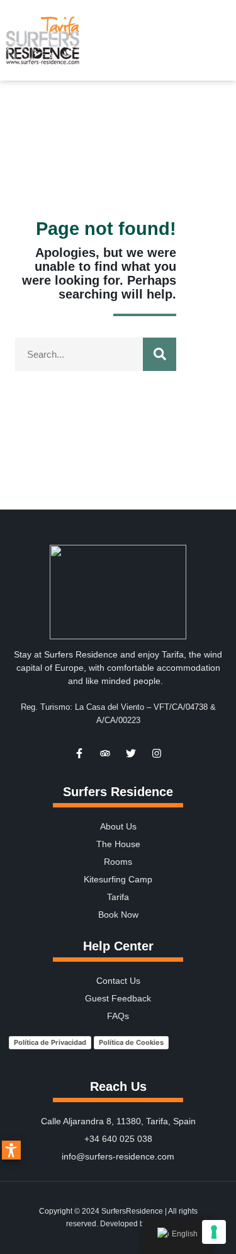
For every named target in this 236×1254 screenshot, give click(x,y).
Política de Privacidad (50, 1042)
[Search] (159, 354)
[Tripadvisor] (105, 753)
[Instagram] (157, 753)
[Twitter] (131, 753)
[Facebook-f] (79, 753)
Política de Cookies (131, 1042)
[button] (224, 40)
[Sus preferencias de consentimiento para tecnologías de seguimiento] (214, 1232)
